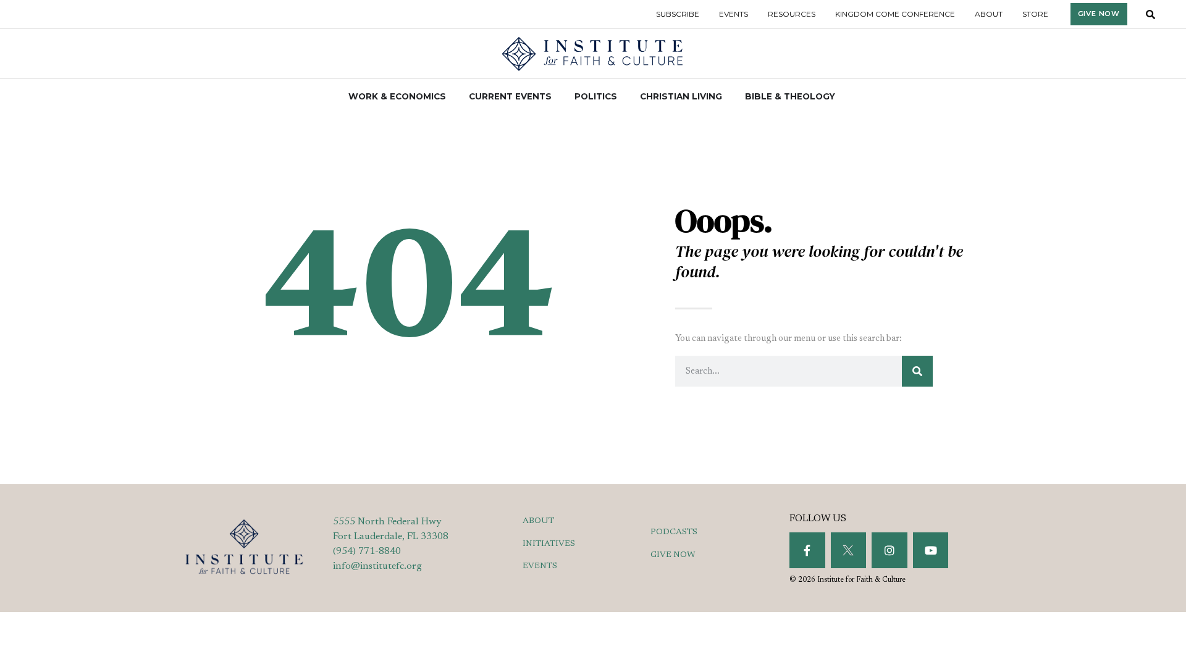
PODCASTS (673, 532)
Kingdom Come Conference (895, 14)
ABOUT (538, 521)
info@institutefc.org (377, 566)
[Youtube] (931, 550)
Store (1035, 14)
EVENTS (540, 566)
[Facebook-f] (807, 550)
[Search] (917, 371)
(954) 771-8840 (367, 551)
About (989, 14)
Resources (791, 14)
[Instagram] (889, 550)
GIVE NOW (673, 555)
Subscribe (677, 14)
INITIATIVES (549, 544)
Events (733, 14)
